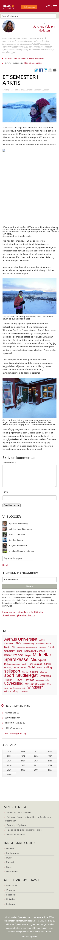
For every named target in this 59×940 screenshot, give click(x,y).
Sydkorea (45, 675)
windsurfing (11, 691)
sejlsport (12, 671)
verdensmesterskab (17, 688)
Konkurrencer (13, 853)
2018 (9, 761)
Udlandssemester (42, 680)
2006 (9, 774)
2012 (36, 765)
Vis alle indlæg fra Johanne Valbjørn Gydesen (24, 58)
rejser (39, 667)
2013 (23, 765)
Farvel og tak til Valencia (19, 812)
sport (9, 675)
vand (6, 688)
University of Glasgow (35, 684)
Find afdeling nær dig (15, 733)
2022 (9, 756)
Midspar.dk (11, 885)
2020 (36, 756)
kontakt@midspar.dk (26, 920)
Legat (28, 655)
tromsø (29, 679)
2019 (50, 756)
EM (13, 647)
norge (47, 663)
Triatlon (18, 679)
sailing (48, 667)
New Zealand (35, 664)
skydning (43, 672)
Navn (5, 492)
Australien (8, 643)
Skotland (34, 672)
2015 (50, 761)
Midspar (38, 659)
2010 (9, 770)
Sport (8, 867)
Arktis (42, 640)
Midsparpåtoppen (12, 664)
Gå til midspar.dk (29, 7)
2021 (23, 756)
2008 (36, 770)
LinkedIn (10, 899)
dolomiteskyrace (43, 643)
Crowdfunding (28, 644)
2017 (23, 761)
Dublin (7, 647)
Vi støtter (10, 890)
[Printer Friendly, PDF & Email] (54, 70)
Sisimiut (25, 672)
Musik (24, 664)
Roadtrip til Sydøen (16, 825)
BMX (18, 643)
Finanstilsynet (40, 928)
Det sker (10, 848)
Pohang (8, 667)
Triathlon (8, 680)
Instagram (11, 904)
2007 (50, 770)
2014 (9, 765)
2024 (36, 752)
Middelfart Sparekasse (28, 657)
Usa (49, 684)
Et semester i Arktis (20, 80)
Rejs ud (27, 63)
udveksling (13, 683)
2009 (23, 770)
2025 (23, 752)
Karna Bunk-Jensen (34, 651)
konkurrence (13, 655)
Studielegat (27, 675)
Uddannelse (37, 63)
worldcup (24, 692)
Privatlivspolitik (29, 936)
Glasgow (42, 647)
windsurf (35, 687)
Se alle (5, 565)
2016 (36, 761)
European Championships (27, 647)
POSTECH (20, 667)
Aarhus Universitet (20, 639)
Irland (19, 651)
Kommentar (9, 462)
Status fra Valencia (16, 834)
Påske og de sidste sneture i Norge (24, 830)
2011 (50, 765)
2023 (50, 752)
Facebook (11, 894)
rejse (31, 667)
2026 (9, 752)
